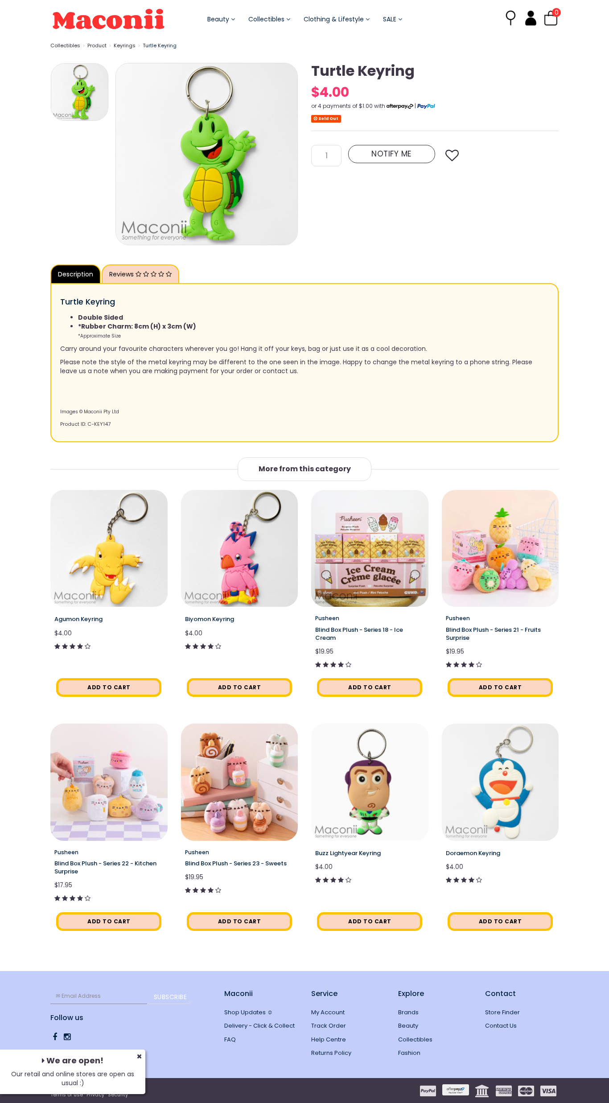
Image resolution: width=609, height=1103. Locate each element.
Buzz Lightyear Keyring (348, 853)
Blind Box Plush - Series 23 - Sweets (236, 863)
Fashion (409, 1053)
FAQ (230, 1039)
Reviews (122, 274)
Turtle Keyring (160, 45)
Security (118, 1094)
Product (97, 45)
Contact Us (501, 1025)
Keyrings (125, 45)
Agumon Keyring (78, 619)
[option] (206, 154)
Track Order (328, 1025)
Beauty (219, 19)
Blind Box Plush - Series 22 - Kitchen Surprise (105, 867)
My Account (328, 1012)
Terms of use (66, 1094)
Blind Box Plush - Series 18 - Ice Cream (359, 634)
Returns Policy (331, 1053)
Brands (408, 1012)
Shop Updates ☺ (248, 1012)
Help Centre (328, 1039)
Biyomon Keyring (209, 619)
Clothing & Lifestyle (335, 19)
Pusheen (327, 618)
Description (75, 274)
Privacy (95, 1094)
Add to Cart (109, 687)
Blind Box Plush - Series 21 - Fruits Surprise (493, 634)
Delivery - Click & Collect (259, 1025)
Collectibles (267, 19)
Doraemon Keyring (473, 853)
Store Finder (502, 1012)
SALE (390, 19)
